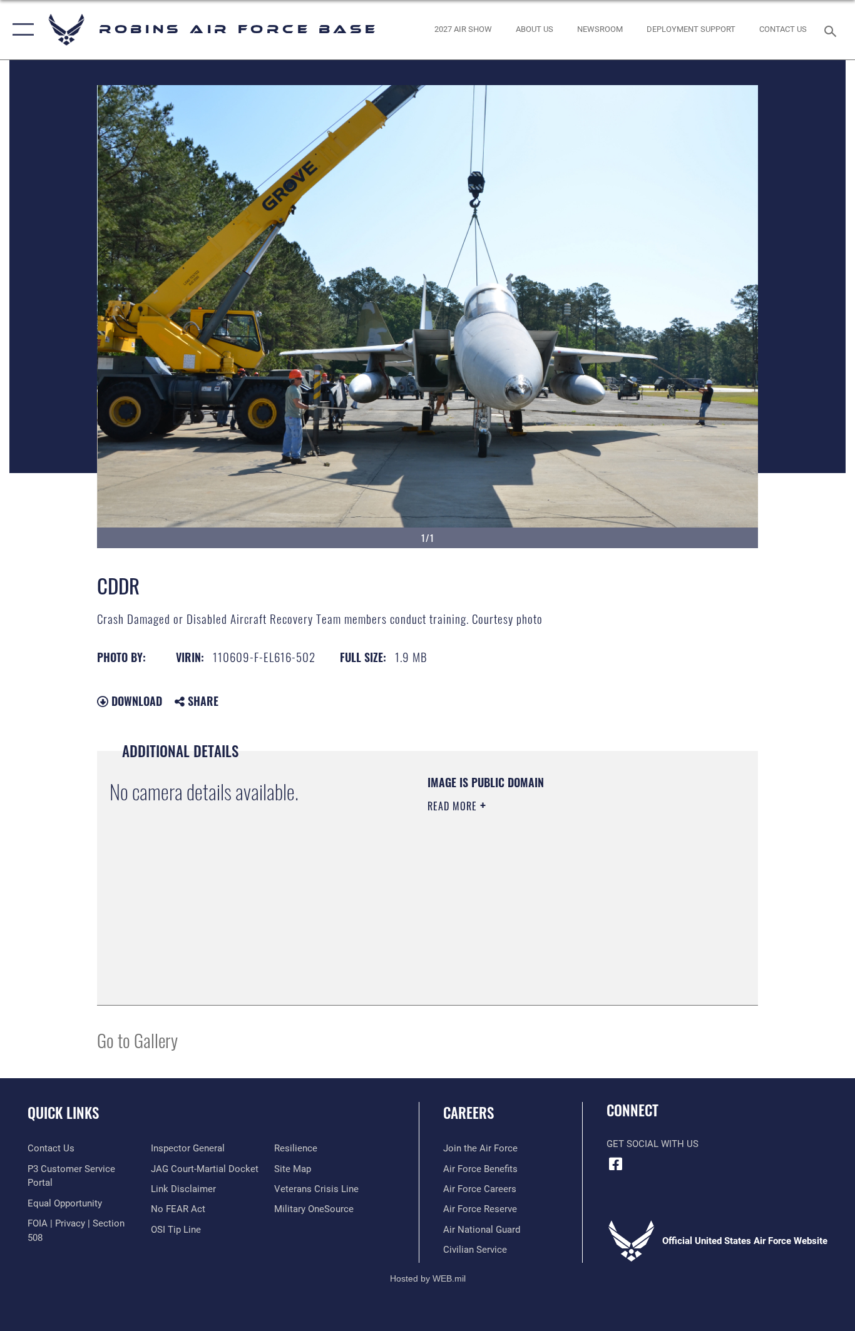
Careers (468, 1112)
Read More (453, 805)
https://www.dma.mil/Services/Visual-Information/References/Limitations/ (574, 903)
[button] (20, 29)
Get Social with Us (653, 1144)
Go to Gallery (137, 1039)
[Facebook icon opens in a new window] (616, 1164)
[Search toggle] (832, 30)
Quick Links (63, 1112)
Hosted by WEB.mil (428, 1278)
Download (135, 701)
